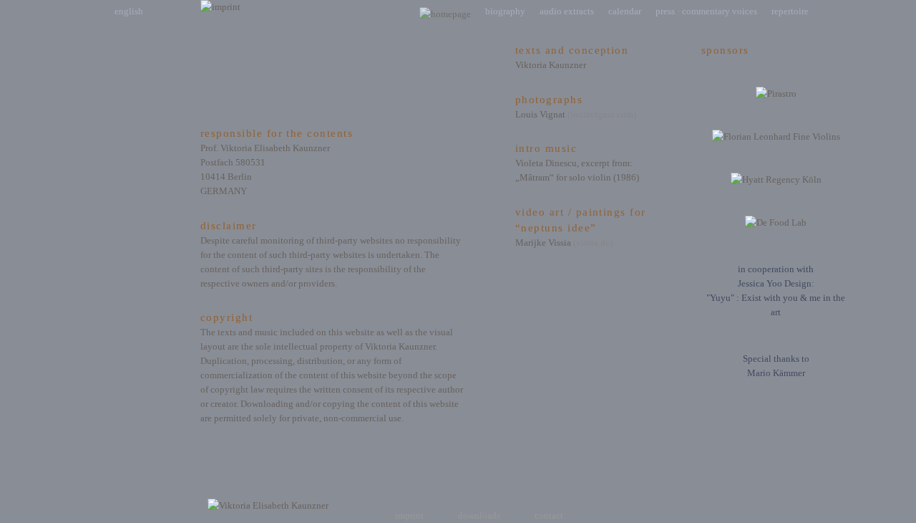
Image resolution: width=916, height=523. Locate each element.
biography (505, 11)
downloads (479, 515)
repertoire (790, 11)
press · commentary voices (706, 11)
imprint (409, 515)
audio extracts (567, 11)
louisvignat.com (601, 114)
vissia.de (593, 242)
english (128, 11)
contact (549, 515)
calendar (624, 11)
